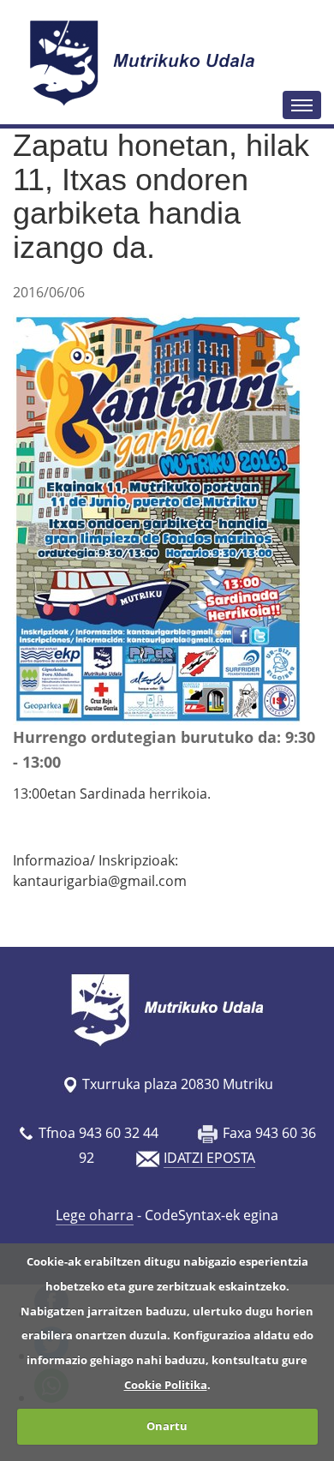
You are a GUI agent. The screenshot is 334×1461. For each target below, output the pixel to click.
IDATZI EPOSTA (209, 1157)
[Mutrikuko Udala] (145, 62)
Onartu (167, 1426)
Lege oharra (95, 1215)
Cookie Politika (165, 1384)
